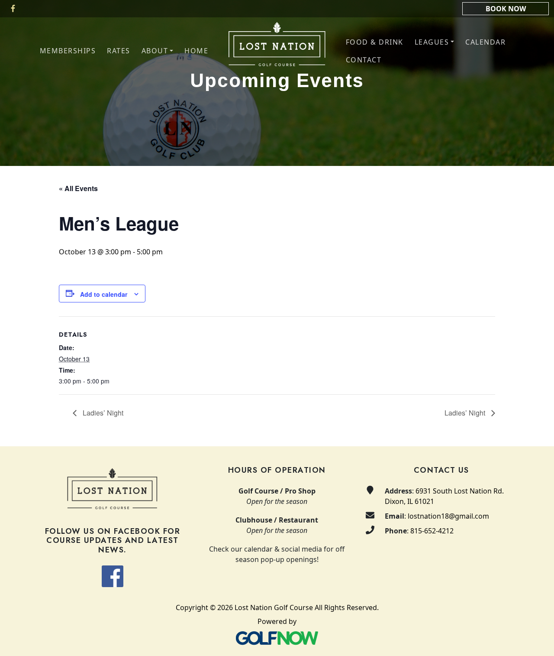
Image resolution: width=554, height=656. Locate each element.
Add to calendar (103, 294)
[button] (157, 51)
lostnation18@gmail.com (448, 516)
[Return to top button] (537, 430)
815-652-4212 (432, 531)
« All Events (78, 188)
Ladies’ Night (102, 413)
